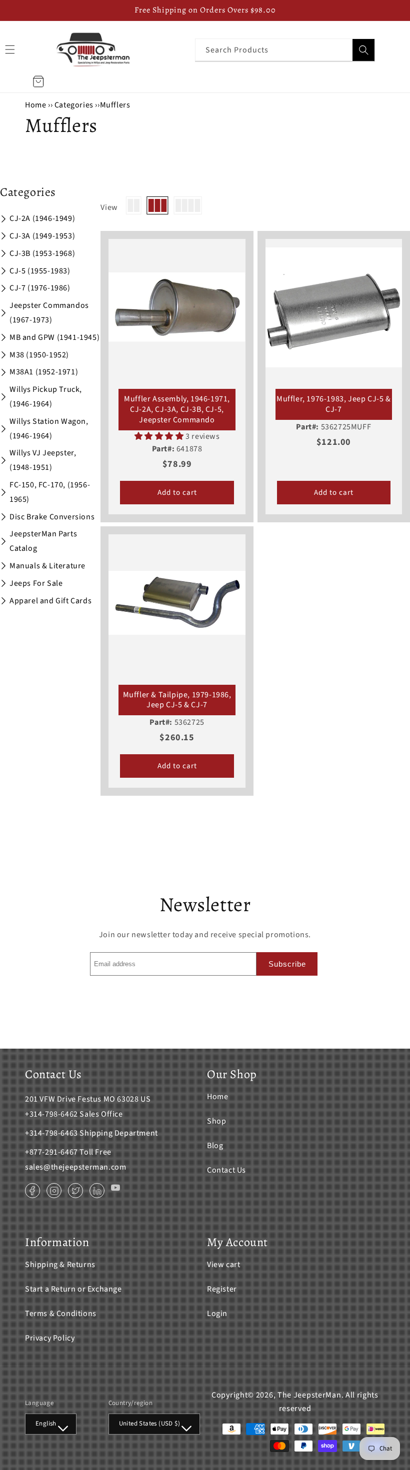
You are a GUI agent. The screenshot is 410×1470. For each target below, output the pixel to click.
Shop (216, 1121)
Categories (75, 104)
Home (35, 104)
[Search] (363, 50)
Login (217, 1313)
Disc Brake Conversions (52, 516)
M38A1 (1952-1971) (44, 371)
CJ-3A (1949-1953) (42, 235)
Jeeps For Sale (36, 583)
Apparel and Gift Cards (51, 600)
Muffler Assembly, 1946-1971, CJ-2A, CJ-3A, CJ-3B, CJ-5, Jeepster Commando (177, 409)
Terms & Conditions (60, 1313)
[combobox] (285, 49)
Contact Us (226, 1170)
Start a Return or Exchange (73, 1289)
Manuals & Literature (48, 565)
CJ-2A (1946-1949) (42, 218)
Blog (215, 1145)
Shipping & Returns (60, 1264)
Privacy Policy (49, 1338)
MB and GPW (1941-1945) (55, 337)
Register (222, 1289)
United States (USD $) (149, 1423)
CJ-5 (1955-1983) (40, 270)
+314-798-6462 (51, 1114)
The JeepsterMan (310, 1395)
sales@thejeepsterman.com (75, 1167)
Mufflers (115, 104)
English (46, 1423)
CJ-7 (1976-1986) (40, 287)
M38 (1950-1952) (39, 354)
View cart (223, 1264)
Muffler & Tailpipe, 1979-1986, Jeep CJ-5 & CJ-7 (177, 700)
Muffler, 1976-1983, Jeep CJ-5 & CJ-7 (333, 404)
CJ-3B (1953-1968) (42, 253)
